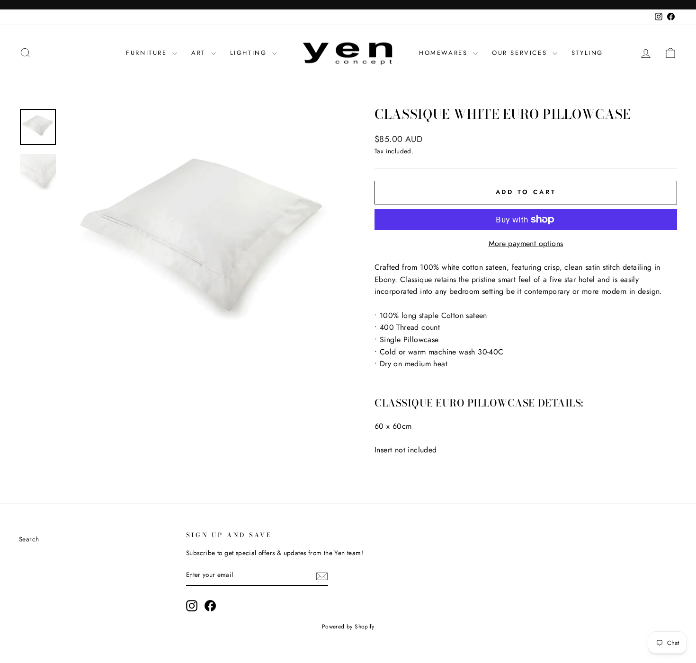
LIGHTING (250, 52)
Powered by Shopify (348, 626)
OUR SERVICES (521, 52)
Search (29, 539)
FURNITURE (148, 52)
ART (199, 52)
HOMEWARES (445, 52)
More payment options (526, 243)
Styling (587, 52)
